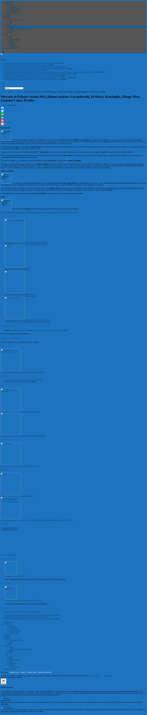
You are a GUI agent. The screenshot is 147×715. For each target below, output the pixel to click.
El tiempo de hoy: (8, 559)
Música (11, 41)
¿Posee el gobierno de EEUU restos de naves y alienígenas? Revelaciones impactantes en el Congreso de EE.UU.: (37, 520)
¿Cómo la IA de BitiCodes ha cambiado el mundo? (21, 382)
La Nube (3, 105)
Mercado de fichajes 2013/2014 (39, 212)
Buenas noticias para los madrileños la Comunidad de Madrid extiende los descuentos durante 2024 (36, 68)
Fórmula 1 (12, 30)
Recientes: (5, 608)
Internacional (13, 7)
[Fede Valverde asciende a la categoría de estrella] (15, 293)
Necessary (6, 699)
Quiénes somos (32, 672)
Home (3, 92)
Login (29, 333)
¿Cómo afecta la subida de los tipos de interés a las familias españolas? (23, 372)
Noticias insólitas (14, 9)
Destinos (15, 47)
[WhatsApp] (73, 114)
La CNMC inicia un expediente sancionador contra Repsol (23, 70)
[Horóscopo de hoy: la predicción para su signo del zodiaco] (11, 599)
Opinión (7, 16)
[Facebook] (73, 107)
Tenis (10, 32)
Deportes (11, 92)
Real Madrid (74, 212)
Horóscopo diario (10, 48)
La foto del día (13, 12)
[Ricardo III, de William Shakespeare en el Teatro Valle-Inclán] (11, 410)
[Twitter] (73, 111)
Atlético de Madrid (7, 212)
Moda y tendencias (15, 39)
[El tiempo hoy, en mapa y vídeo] (11, 574)
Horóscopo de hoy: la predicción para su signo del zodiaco (23, 600)
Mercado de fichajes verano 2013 (59, 212)
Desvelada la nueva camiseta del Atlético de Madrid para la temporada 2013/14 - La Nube (40, 330)
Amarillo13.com (14, 672)
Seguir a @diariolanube (8, 555)
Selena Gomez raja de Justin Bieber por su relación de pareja (20, 466)
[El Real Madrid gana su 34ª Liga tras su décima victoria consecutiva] (15, 241)
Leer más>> (107, 675)
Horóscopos (5, 583)
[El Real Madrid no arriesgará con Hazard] (15, 267)
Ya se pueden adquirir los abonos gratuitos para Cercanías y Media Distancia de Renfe (32, 63)
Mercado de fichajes (22, 212)
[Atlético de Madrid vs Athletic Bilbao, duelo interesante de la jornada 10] (15, 318)
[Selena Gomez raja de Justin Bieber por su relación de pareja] (11, 464)
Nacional (11, 5)
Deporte (7, 25)
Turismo (11, 45)
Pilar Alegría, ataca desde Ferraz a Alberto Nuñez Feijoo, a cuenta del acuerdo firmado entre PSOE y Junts (38, 74)
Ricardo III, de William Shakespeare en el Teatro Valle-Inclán (20, 412)
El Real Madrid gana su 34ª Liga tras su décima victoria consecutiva (26, 242)
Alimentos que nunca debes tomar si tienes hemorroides (22, 611)
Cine (10, 36)
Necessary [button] (4, 697)
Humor (11, 37)
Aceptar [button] (90, 675)
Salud (10, 21)
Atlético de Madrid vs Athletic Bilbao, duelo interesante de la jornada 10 (27, 320)
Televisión (12, 43)
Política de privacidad (44, 672)
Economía (8, 14)
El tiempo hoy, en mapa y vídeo (15, 576)
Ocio (6, 34)
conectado (18, 342)
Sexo (10, 23)
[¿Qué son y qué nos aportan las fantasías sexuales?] (11, 494)
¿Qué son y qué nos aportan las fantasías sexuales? (17, 496)
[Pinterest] (73, 120)
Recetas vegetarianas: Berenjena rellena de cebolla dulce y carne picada (23, 436)
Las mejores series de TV (10, 528)
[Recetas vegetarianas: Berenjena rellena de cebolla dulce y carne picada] (11, 434)
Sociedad (8, 18)
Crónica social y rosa (15, 19)
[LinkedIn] (73, 117)
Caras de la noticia (14, 11)
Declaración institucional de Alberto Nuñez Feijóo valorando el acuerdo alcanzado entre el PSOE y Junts (38, 77)
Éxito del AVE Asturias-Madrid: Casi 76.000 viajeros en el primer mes (27, 65)
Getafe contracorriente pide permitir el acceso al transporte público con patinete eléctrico (32, 67)
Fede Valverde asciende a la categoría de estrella (20, 294)
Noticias (7, 3)
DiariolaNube (9, 1)
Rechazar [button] (96, 675)
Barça (14, 212)
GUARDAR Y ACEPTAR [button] (9, 713)
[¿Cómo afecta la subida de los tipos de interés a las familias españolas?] (11, 371)
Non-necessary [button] (5, 706)
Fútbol (11, 27)
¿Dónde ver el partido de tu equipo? (20, 29)
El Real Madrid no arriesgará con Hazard (18, 268)
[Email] (73, 123)
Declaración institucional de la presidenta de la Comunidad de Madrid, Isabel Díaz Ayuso (33, 79)
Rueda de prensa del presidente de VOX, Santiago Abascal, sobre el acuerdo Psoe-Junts (32, 75)
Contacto (23, 672)
